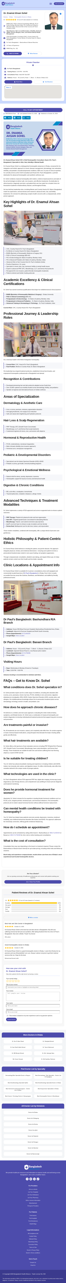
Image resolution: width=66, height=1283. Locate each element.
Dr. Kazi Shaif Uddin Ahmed (17, 1047)
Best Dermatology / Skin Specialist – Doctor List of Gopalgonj (48, 1076)
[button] (51, 4)
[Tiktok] (38, 1179)
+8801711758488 (15, 835)
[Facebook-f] (27, 1179)
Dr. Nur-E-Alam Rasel (18, 1041)
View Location (20, 635)
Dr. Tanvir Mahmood (48, 1047)
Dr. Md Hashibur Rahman (48, 1059)
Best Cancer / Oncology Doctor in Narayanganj (18, 1096)
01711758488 (26, 653)
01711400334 (26, 633)
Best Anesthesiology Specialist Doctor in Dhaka (48, 1082)
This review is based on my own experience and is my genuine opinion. (31, 1015)
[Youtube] (30, 1179)
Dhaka (11, 17)
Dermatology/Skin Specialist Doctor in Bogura (18, 1075)
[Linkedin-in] (34, 1179)
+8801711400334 (54, 833)
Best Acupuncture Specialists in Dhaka (48, 1088)
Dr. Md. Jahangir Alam (48, 1053)
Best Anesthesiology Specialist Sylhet (18, 1082)
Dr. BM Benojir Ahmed (18, 1053)
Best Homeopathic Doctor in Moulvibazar (48, 1096)
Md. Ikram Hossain (18, 1059)
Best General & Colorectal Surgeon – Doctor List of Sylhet (18, 1089)
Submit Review (11, 1019)
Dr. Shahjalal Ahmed (48, 1041)
